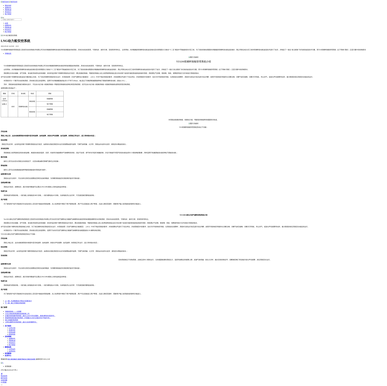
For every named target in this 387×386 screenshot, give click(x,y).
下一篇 (15, 303)
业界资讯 (12, 351)
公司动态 (12, 349)
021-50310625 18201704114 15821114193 (21, 359)
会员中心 (8, 355)
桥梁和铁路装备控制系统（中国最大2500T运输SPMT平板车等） (28, 318)
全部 (6, 23)
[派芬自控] (9, 2)
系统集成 (8, 27)
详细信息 (8, 53)
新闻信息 (8, 347)
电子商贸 (8, 32)
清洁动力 (8, 29)
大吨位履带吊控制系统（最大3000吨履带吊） (21, 322)
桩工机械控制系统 (11, 320)
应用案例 (8, 353)
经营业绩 (12, 332)
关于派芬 (8, 326)
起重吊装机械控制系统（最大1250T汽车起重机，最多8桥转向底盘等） (30, 316)
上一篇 (18, 301)
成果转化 (8, 25)
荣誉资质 (12, 334)
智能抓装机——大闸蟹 (13, 311)
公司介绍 (12, 328)
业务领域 (8, 336)
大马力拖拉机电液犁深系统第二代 (17, 313)
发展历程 (12, 330)
